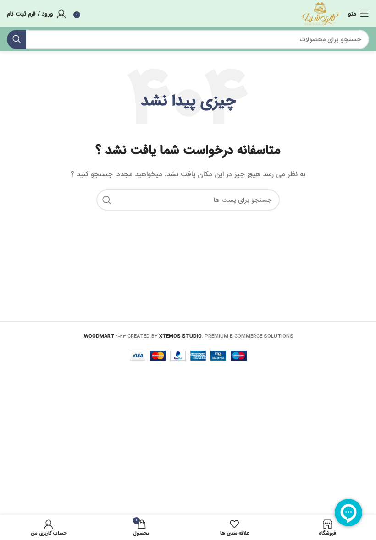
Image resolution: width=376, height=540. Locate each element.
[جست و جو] (16, 39)
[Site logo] (320, 13)
